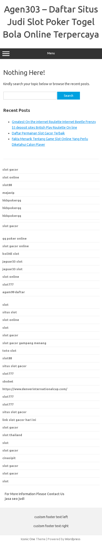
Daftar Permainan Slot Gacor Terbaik (38, 133)
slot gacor (10, 169)
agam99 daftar (13, 292)
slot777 (8, 284)
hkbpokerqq (11, 200)
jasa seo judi (14, 499)
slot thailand (12, 435)
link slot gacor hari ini (19, 419)
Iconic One (28, 539)
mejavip (8, 192)
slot (5, 304)
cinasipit (9, 458)
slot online (10, 177)
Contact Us (55, 494)
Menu (51, 53)
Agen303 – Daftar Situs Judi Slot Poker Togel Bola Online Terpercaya (51, 21)
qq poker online (14, 238)
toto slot (9, 350)
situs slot (9, 312)
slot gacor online (15, 246)
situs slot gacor (14, 412)
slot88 (7, 185)
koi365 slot (10, 253)
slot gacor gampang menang (24, 343)
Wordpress (72, 539)
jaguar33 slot (12, 261)
